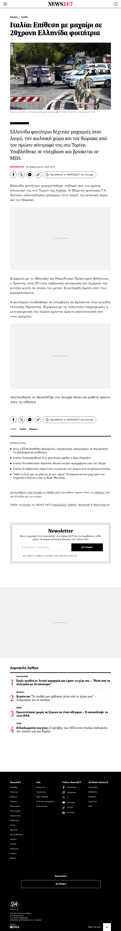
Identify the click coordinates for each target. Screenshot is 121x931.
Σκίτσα (13, 844)
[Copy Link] (38, 174)
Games (26, 505)
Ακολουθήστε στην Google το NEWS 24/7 (35, 492)
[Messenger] (29, 174)
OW (90, 806)
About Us (40, 787)
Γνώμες (13, 801)
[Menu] (5, 4)
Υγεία (12, 825)
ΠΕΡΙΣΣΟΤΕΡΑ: (18, 443)
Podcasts (14, 849)
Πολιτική (14, 792)
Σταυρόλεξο (59, 505)
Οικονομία (15, 806)
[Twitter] (21, 174)
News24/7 (93, 787)
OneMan (92, 797)
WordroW (84, 505)
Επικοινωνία (41, 806)
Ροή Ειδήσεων (16, 834)
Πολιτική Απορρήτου (45, 801)
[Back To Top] (107, 927)
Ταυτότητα (41, 792)
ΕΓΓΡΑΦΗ (61, 884)
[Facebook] (13, 174)
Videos (13, 853)
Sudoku (72, 505)
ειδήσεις (29, 402)
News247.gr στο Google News (59, 397)
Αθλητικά (14, 820)
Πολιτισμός (15, 811)
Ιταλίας (61, 190)
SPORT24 (92, 792)
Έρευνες (14, 830)
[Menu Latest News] (116, 4)
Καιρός (13, 839)
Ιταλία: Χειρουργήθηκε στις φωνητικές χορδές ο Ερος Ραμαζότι (52, 458)
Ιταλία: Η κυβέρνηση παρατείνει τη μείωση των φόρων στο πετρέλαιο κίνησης (61, 469)
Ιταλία (24, 17)
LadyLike (92, 801)
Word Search (101, 505)
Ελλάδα (13, 787)
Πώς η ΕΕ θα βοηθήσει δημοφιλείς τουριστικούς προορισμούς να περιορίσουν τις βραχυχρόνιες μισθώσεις (60, 450)
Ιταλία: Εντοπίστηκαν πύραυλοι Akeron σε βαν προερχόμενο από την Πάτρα (59, 463)
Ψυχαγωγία (15, 816)
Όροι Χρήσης (42, 797)
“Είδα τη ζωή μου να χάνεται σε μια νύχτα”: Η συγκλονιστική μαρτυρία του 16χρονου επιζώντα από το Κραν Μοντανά (59, 476)
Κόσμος (14, 17)
